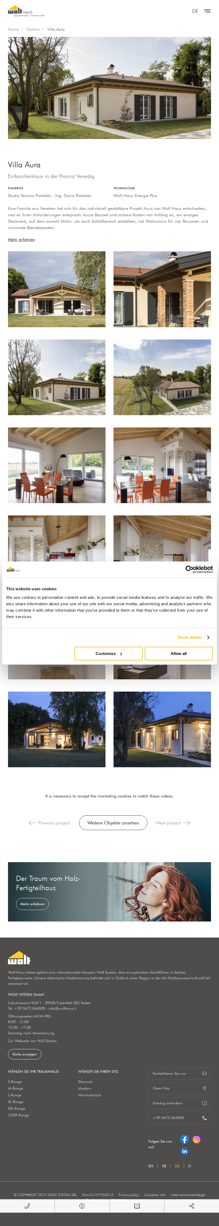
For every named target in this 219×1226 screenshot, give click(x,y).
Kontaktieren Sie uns (169, 1073)
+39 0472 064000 (29, 1008)
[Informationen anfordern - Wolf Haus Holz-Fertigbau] (82, 1206)
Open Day (161, 1088)
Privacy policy (129, 1195)
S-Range (15, 1082)
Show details (190, 637)
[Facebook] (184, 1138)
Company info (154, 1195)
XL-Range (15, 1102)
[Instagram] (197, 1138)
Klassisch (85, 1082)
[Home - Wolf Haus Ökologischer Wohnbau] (26, 11)
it (189, 1166)
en (150, 1166)
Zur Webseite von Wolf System (32, 1041)
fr (164, 1166)
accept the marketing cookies (104, 796)
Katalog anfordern (168, 1103)
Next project (168, 823)
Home (13, 29)
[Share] (192, 1206)
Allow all (179, 653)
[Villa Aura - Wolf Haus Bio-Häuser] (56, 289)
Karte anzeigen (25, 1054)
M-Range (15, 1088)
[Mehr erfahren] (109, 891)
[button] (32, 822)
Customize (106, 653)
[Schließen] (206, 11)
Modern (84, 1088)
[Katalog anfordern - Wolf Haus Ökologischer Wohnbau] (137, 1206)
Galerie (33, 29)
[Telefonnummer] (27, 1206)
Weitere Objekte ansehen (113, 823)
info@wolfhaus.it (62, 1008)
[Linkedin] (184, 1150)
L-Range (14, 1095)
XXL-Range (16, 1108)
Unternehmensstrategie (188, 1195)
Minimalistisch (89, 1095)
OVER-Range (18, 1115)
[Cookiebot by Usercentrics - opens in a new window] (189, 569)
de (195, 11)
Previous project (54, 823)
